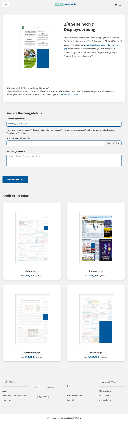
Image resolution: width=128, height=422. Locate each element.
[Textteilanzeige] (32, 291)
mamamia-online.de (69, 94)
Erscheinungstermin (20, 118)
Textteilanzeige (32, 352)
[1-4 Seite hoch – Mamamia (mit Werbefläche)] (32, 49)
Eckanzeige (96, 352)
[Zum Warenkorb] (116, 4)
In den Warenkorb (15, 179)
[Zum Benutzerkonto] (120, 4)
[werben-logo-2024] (65, 4)
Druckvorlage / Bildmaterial (18, 138)
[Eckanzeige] (96, 291)
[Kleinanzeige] (32, 210)
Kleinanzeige (32, 271)
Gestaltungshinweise (15, 151)
